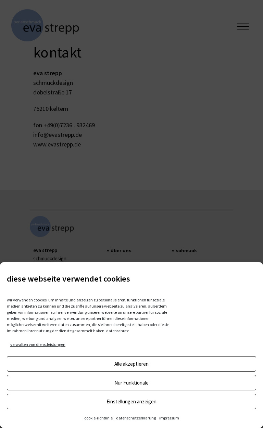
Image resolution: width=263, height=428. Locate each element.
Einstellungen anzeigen (131, 401)
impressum (169, 417)
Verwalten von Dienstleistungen (37, 344)
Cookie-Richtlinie (98, 417)
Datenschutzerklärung (136, 417)
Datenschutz (117, 330)
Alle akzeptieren (131, 364)
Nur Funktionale (131, 382)
